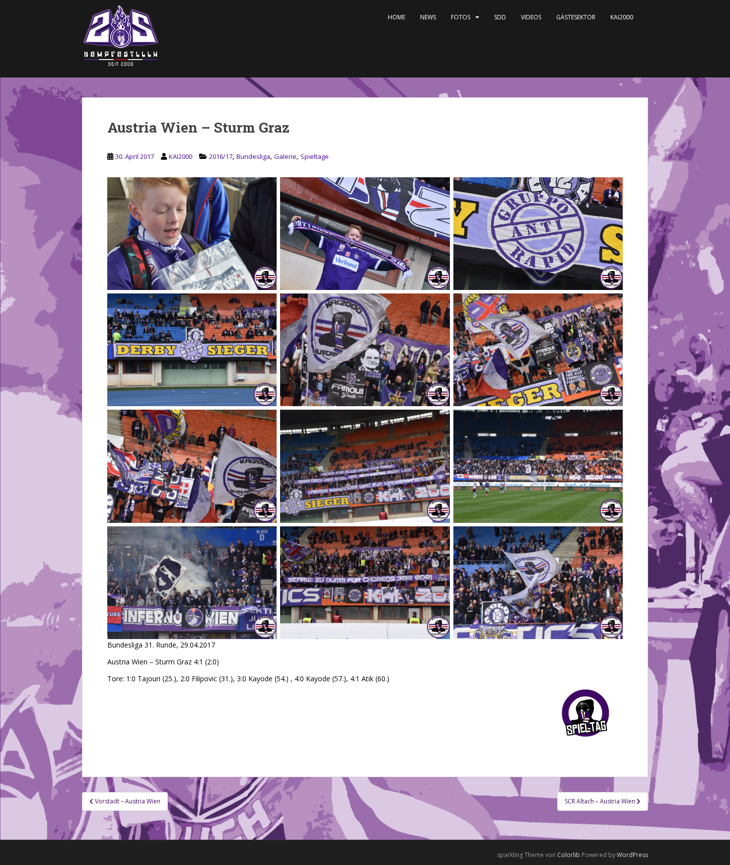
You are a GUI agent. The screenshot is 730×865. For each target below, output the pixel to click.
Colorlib (568, 855)
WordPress (632, 855)
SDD (500, 17)
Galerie (285, 156)
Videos (531, 17)
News (428, 17)
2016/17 (220, 156)
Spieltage (314, 156)
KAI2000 (621, 17)
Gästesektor (575, 17)
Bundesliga (253, 156)
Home (396, 17)
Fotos (460, 17)
